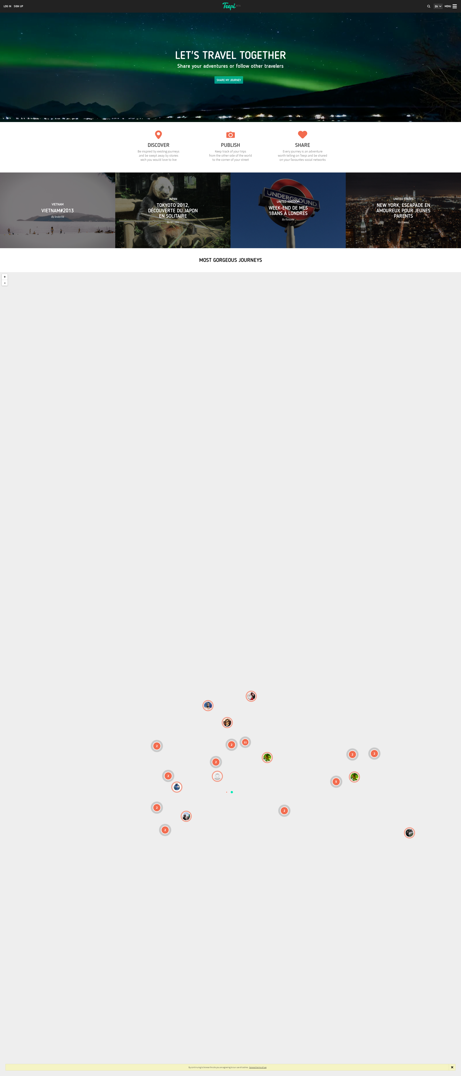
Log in (7, 6)
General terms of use (258, 1067)
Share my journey (229, 80)
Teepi (230, 6)
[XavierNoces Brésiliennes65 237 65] (186, 816)
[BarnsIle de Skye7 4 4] (227, 722)
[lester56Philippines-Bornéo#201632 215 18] (354, 776)
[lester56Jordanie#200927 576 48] (267, 757)
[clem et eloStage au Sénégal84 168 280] (217, 776)
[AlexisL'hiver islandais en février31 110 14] (207, 705)
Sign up (18, 6)
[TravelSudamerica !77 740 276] (176, 787)
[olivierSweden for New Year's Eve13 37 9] (251, 696)
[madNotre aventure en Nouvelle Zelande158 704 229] (409, 832)
